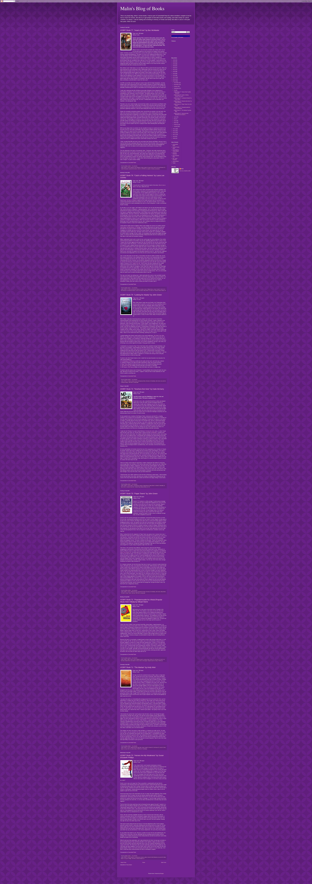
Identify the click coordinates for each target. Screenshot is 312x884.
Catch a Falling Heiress (148, 289)
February (176, 124)
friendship (153, 380)
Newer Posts (123, 862)
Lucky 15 (161, 747)
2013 (174, 130)
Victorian (153, 168)
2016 (174, 79)
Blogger (162, 873)
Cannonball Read (132, 162)
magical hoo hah (136, 263)
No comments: (135, 287)
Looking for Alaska (124, 382)
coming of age (134, 380)
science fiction (134, 748)
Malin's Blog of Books (142, 8)
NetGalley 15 (162, 485)
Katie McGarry (146, 485)
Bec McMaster (137, 167)
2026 (174, 60)
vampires (149, 168)
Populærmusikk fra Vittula (153, 660)
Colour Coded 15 (144, 167)
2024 (174, 64)
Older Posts (163, 862)
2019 (174, 73)
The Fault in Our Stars (126, 365)
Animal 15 (132, 167)
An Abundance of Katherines (128, 361)
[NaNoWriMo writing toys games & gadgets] (181, 36)
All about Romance (175, 153)
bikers (132, 485)
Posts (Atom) (129, 864)
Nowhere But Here (130, 486)
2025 (174, 62)
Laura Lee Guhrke (139, 290)
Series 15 (139, 168)
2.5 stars (129, 289)
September (176, 88)
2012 (174, 132)
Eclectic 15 (152, 659)
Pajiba (174, 163)
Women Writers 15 (162, 290)
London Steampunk (125, 168)
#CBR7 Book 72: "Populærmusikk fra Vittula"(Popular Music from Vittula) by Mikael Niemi (141, 601)
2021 (174, 69)
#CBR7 (125, 167)
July (175, 90)
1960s (128, 659)
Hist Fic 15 (156, 167)
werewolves (157, 168)
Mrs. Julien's (138, 807)
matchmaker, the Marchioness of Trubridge (130, 227)
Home (143, 862)
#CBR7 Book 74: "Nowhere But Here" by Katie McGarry (142, 389)
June (175, 117)
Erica (145, 700)
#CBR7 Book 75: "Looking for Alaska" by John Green (141, 295)
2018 (174, 75)
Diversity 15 (148, 380)
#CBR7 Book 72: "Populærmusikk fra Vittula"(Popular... (182, 108)
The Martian (144, 748)
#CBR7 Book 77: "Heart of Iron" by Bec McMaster (139, 30)
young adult (136, 382)
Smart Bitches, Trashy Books (176, 150)
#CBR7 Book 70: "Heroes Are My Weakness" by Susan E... (181, 114)
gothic (146, 857)
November (176, 84)
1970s (131, 659)
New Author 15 (133, 660)
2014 (174, 128)
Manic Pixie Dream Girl (125, 552)
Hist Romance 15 (161, 167)
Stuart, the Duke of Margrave (130, 200)
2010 (174, 136)
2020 (174, 71)
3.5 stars (129, 380)
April (175, 120)
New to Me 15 (123, 486)
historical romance (131, 290)
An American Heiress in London (137, 289)
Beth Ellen (158, 699)
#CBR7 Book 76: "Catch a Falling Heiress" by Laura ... (181, 95)
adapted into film (134, 591)
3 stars (134, 659)
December (176, 82)
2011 (174, 134)
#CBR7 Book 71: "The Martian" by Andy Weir (138, 667)
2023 (174, 65)
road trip (133, 593)
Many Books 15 (147, 290)
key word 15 (163, 380)
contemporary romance (138, 485)
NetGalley (154, 432)
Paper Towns (124, 364)
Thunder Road (137, 486)
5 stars (128, 747)
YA (149, 486)
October (176, 86)
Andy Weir (139, 747)
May (175, 118)
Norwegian (145, 660)
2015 (174, 81)
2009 (174, 138)
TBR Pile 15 (144, 168)
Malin (182, 168)
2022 (174, 67)
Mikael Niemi (127, 660)
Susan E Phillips (128, 858)
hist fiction (123, 660)
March (175, 122)
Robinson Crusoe (139, 718)
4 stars (128, 167)
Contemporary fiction (141, 380)
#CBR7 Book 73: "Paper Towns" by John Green (139, 494)
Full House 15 (157, 659)
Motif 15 (157, 485)
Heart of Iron (150, 167)
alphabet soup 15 (139, 659)
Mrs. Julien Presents (175, 159)
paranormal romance (133, 168)
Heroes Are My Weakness (152, 857)
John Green (158, 380)
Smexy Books (176, 161)
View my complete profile (185, 170)
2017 (174, 77)
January (176, 126)
